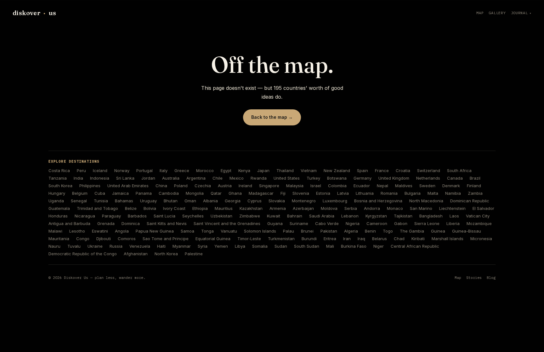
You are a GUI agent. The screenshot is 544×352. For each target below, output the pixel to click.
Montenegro (304, 200)
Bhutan (171, 200)
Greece (181, 170)
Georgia (233, 200)
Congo (82, 238)
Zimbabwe (249, 215)
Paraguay (111, 215)
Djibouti (103, 238)
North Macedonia (426, 200)
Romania (389, 193)
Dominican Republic (469, 200)
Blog (491, 277)
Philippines (89, 185)
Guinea (438, 231)
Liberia (453, 223)
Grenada (106, 223)
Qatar (216, 193)
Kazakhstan (251, 208)
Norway (121, 170)
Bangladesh (431, 215)
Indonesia (99, 178)
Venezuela (139, 246)
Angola (122, 231)
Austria (225, 185)
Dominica (131, 223)
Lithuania (365, 193)
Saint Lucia (164, 215)
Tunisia (101, 200)
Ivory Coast (174, 208)
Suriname (299, 223)
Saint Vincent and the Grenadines (227, 223)
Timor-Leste (249, 238)
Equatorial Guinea (213, 238)
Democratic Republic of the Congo (82, 253)
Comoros (127, 238)
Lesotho (77, 231)
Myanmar (182, 246)
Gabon (400, 223)
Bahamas (124, 200)
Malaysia (294, 185)
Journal (519, 12)
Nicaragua (85, 215)
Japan (263, 170)
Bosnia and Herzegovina (378, 200)
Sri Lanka (125, 178)
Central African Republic (415, 246)
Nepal (382, 185)
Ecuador (362, 185)
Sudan (281, 246)
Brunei (307, 231)
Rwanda (259, 178)
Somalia (260, 246)
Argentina (196, 178)
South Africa (459, 170)
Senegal (79, 200)
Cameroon (376, 223)
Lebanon (350, 215)
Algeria (351, 231)
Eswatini (100, 231)
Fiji (283, 193)
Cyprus (254, 200)
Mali (330, 246)
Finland (474, 185)
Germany (362, 178)
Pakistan (328, 231)
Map (480, 12)
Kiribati (418, 238)
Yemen (221, 246)
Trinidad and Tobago (97, 208)
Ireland (245, 185)
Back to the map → (272, 117)
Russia (116, 246)
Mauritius (224, 208)
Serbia (350, 208)
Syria (202, 246)
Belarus (379, 238)
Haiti (161, 246)
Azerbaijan (303, 208)
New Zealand (337, 170)
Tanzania (57, 178)
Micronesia (481, 238)
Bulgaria (413, 193)
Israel (315, 185)
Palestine (194, 253)
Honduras (58, 215)
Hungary (56, 193)
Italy (163, 170)
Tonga (207, 231)
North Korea (166, 253)
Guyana (275, 223)
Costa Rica (59, 170)
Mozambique (479, 223)
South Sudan (306, 246)
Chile (217, 178)
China (161, 185)
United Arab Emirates (128, 185)
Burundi (309, 238)
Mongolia (195, 193)
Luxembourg (335, 200)
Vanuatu (229, 231)
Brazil (475, 178)
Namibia (453, 193)
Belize (131, 208)
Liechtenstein (452, 208)
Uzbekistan (221, 215)
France (382, 170)
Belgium (80, 193)
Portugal (144, 170)
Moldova (329, 208)
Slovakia (277, 200)
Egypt (226, 170)
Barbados (137, 215)
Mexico (237, 178)
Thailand (285, 170)
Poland (181, 185)
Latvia (343, 193)
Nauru (54, 246)
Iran (347, 238)
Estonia (323, 193)
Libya (240, 246)
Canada (455, 178)
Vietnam (309, 170)
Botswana (337, 178)
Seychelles (193, 215)
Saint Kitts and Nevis (167, 223)
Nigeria (353, 223)
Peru (81, 170)
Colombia (337, 185)
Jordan (148, 178)
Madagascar (261, 193)
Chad (399, 238)
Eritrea (330, 238)
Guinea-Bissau (466, 231)
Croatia (403, 170)
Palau (288, 231)
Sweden (427, 185)
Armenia (277, 208)
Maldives (403, 185)
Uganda (56, 200)
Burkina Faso (353, 246)
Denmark (451, 185)
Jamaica (120, 193)
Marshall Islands (447, 238)
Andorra (372, 208)
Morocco (205, 170)
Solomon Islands (260, 231)
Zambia (475, 193)
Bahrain (294, 215)
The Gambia (412, 231)
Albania (210, 200)
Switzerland (428, 170)
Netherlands (428, 178)
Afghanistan (136, 253)
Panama (144, 193)
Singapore (269, 185)
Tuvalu (74, 246)
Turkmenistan (281, 238)
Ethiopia (200, 208)
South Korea (60, 185)
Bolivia (150, 208)
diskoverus (34, 13)
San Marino (421, 208)
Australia (170, 178)
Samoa (187, 231)
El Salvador (483, 208)
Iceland (100, 170)
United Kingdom (393, 178)
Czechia (203, 185)
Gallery (497, 12)
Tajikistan (403, 215)
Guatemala (59, 208)
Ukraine (95, 246)
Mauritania (58, 238)
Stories (474, 277)
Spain (362, 170)
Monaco (395, 208)
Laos (454, 215)
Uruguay (148, 200)
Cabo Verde (327, 223)
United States (287, 178)
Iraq (361, 238)
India (78, 178)
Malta (433, 193)
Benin (370, 231)
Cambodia (169, 193)
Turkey (313, 178)
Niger (378, 246)
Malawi (55, 231)
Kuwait (273, 215)
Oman (190, 200)
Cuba (99, 193)
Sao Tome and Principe (166, 238)
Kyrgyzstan (376, 215)
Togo (388, 231)
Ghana (235, 193)
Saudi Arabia (321, 215)
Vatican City (478, 215)
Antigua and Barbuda (69, 223)
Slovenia (300, 193)
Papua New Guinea (155, 231)
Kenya (244, 170)
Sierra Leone (426, 223)
